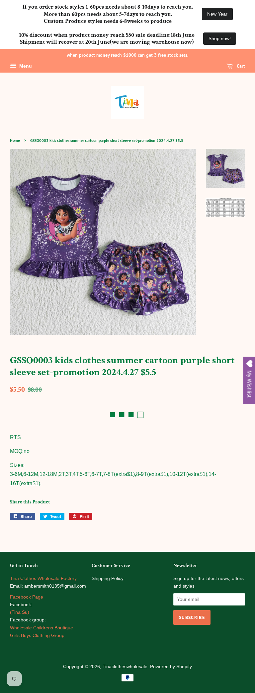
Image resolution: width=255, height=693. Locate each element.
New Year (217, 14)
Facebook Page (26, 597)
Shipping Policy (108, 578)
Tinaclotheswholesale (125, 666)
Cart (240, 66)
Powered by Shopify (171, 666)
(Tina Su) (19, 612)
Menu (25, 66)
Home (15, 140)
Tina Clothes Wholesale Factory (43, 578)
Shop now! (220, 38)
